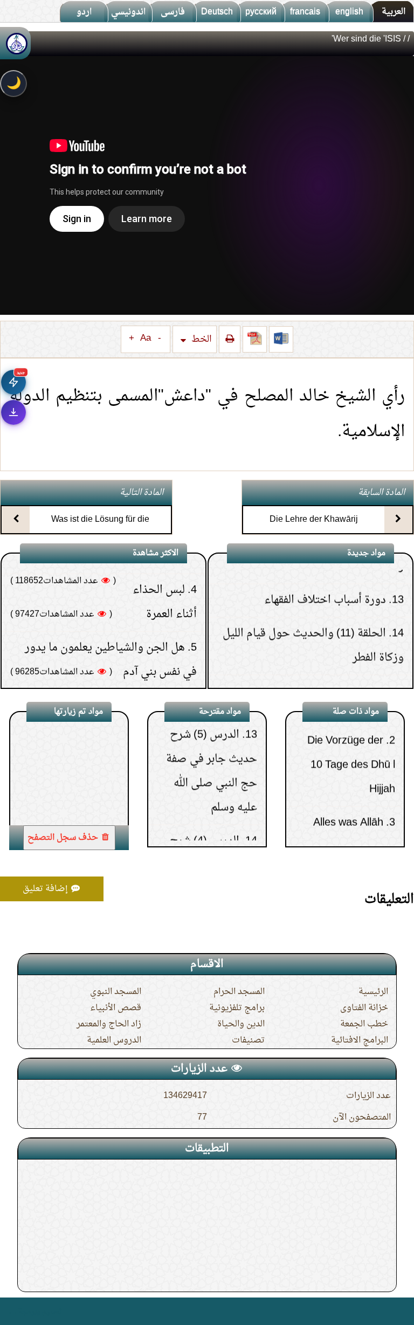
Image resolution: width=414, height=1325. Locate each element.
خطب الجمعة (364, 1024)
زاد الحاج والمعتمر (109, 1024)
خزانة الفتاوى (364, 1008)
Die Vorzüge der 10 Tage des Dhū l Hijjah (351, 730)
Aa (145, 338)
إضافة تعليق (46, 889)
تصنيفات (248, 1040)
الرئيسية (373, 992)
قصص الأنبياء (115, 1008)
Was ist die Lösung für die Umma (100, 529)
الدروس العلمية (114, 1040)
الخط (200, 339)
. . (13, 1311)
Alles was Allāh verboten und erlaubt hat (346, 812)
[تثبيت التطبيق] (13, 412)
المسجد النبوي (115, 992)
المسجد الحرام (239, 992)
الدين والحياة (241, 1024)
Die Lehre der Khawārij (314, 520)
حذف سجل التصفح (63, 838)
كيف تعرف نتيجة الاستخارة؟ (120, 663)
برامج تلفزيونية (237, 1008)
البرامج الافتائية (359, 1040)
